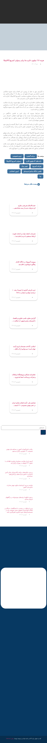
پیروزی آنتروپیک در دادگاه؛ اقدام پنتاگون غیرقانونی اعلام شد (25, 263)
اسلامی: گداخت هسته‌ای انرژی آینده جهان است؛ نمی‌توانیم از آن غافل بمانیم (24, 348)
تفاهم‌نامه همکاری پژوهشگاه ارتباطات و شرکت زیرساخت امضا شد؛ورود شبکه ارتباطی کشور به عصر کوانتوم (23, 376)
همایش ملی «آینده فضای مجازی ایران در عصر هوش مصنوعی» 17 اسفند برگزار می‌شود (23, 404)
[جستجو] (43, 432)
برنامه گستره (31, 156)
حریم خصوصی (17, 156)
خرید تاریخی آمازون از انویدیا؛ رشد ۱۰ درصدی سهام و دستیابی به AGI (23, 291)
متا (40, 176)
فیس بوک (24, 166)
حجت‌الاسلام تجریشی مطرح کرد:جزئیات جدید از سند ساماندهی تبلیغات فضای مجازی (24, 207)
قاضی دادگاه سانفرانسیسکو (32, 171)
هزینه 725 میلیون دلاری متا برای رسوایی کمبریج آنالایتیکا (24, 60)
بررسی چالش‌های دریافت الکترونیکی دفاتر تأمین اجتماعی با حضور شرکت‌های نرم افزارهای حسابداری (19, 474)
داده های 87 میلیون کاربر (33, 161)
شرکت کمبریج (37, 166)
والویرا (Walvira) (10, 738)
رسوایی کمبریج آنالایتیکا (14, 161)
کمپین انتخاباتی (14, 171)
